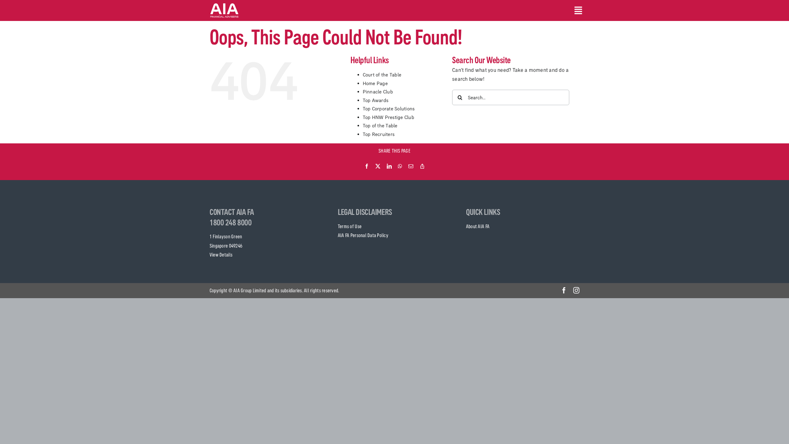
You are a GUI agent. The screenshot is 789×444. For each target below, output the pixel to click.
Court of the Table (382, 75)
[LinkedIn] (389, 166)
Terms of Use (350, 226)
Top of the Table (380, 126)
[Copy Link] (422, 166)
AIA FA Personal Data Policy (363, 235)
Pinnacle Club (378, 92)
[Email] (410, 166)
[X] (377, 166)
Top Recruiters (379, 134)
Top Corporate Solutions (389, 109)
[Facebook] (366, 166)
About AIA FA (477, 226)
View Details (221, 255)
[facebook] (564, 290)
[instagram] (576, 290)
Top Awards (376, 100)
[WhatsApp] (400, 166)
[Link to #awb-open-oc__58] (576, 10)
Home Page (375, 83)
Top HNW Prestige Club (388, 117)
